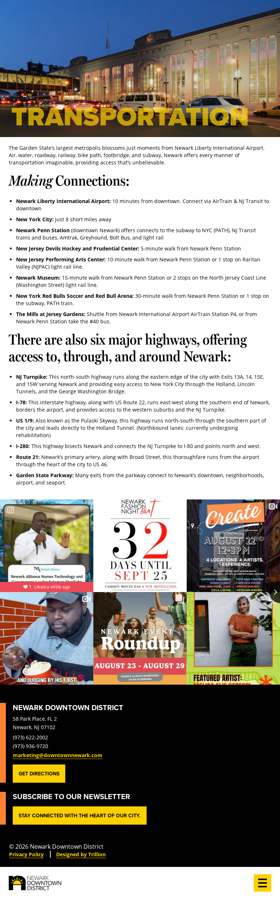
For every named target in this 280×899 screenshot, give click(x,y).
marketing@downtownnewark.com (57, 755)
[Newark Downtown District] (35, 883)
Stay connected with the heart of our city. (80, 815)
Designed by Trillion (81, 854)
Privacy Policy (26, 854)
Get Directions (39, 773)
